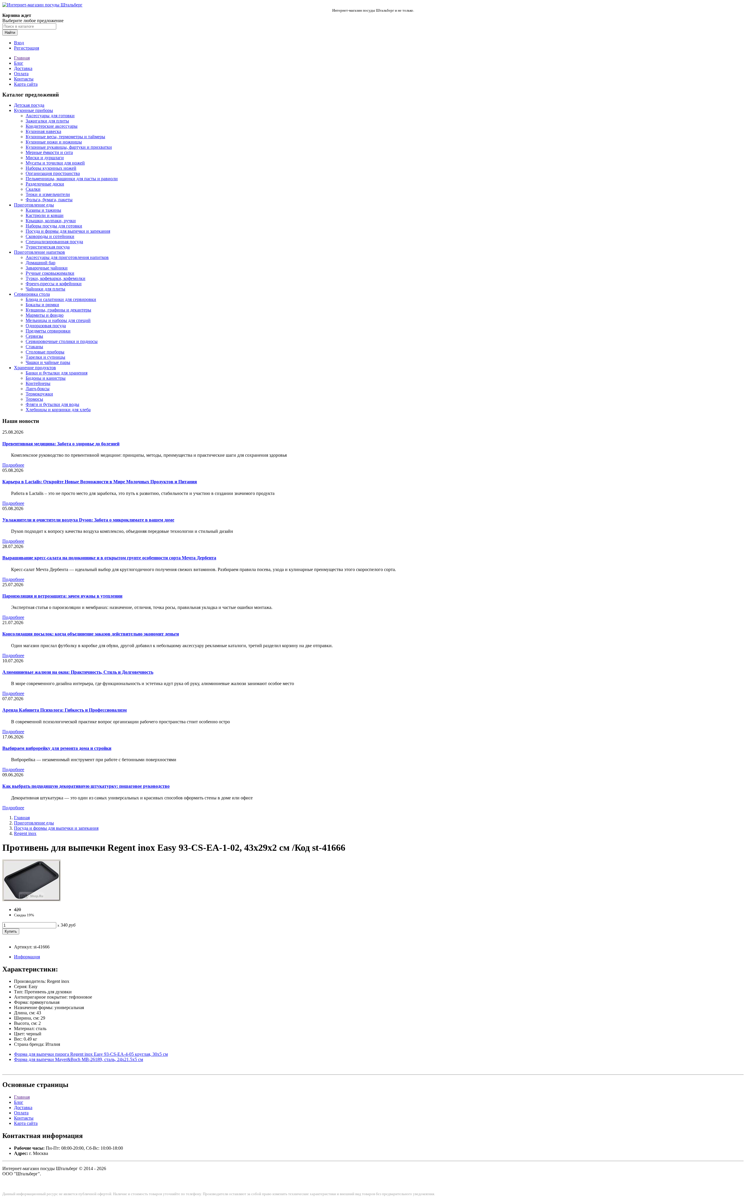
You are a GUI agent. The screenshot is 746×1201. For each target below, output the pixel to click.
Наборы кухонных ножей (51, 168)
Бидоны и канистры (46, 378)
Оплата (21, 73)
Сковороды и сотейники (50, 236)
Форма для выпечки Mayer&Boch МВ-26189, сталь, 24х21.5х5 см (78, 1059)
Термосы (34, 399)
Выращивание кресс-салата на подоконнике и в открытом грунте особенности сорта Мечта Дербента (109, 557)
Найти (10, 32)
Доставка (23, 68)
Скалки (33, 189)
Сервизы (34, 336)
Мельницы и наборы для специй (58, 320)
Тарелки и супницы (45, 357)
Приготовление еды (34, 204)
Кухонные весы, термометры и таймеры (65, 136)
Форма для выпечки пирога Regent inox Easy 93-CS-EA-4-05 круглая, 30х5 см (91, 1054)
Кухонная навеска (43, 131)
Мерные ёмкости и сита (49, 152)
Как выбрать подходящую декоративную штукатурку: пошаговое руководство (86, 786)
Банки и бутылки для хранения (56, 372)
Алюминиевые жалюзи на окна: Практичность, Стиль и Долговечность (77, 672)
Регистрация (26, 47)
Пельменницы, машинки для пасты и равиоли (72, 178)
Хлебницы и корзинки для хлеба (58, 409)
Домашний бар (40, 262)
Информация (27, 956)
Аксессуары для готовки (50, 115)
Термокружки (39, 393)
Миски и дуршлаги (45, 157)
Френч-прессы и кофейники (54, 283)
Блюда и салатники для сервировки (61, 299)
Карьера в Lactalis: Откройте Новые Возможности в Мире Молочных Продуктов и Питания (99, 481)
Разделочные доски (45, 183)
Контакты (24, 78)
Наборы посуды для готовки (54, 225)
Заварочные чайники (47, 267)
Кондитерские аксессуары (52, 126)
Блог (18, 63)
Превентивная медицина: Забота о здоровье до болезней (60, 443)
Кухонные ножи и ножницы (54, 141)
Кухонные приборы (33, 110)
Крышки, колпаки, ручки (51, 220)
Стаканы (34, 346)
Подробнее (13, 465)
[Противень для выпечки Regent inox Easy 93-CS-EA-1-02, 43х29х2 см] (31, 899)
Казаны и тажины (43, 210)
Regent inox (25, 833)
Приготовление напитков (39, 252)
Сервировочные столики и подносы (62, 341)
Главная (22, 57)
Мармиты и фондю (45, 315)
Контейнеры (38, 383)
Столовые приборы (45, 351)
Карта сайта (26, 84)
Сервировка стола (32, 294)
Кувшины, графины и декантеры (58, 309)
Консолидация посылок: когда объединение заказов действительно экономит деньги (90, 633)
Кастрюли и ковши (45, 215)
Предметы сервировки (48, 330)
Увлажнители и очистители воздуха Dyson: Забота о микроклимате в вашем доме (88, 519)
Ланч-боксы (38, 388)
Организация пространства (53, 173)
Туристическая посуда (48, 246)
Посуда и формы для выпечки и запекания (68, 231)
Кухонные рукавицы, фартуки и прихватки (69, 147)
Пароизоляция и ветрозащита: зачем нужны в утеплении (62, 596)
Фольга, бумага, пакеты (49, 199)
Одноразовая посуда (46, 325)
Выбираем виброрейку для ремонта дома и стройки (56, 748)
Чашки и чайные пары (48, 362)
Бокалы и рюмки (42, 304)
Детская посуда (29, 105)
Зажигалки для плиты (47, 120)
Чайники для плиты (45, 288)
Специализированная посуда (54, 241)
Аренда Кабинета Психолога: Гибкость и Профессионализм (64, 710)
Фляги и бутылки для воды (52, 404)
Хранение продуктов (35, 367)
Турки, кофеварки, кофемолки (55, 278)
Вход (19, 42)
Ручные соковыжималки (50, 273)
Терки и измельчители (48, 194)
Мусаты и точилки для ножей (55, 162)
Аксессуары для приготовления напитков (67, 257)
